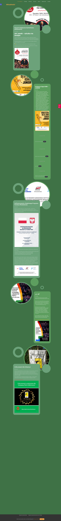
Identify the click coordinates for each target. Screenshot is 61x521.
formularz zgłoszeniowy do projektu (39, 141)
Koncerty (34, 1)
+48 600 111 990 (13, 489)
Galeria (39, 1)
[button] (1, 4)
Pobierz (44, 141)
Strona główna (20, 1)
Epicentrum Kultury (27, 46)
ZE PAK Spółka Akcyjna (25, 45)
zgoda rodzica (36, 166)
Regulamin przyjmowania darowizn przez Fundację (35, 515)
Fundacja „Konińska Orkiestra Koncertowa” (17, 497)
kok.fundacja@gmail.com (44, 109)
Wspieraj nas (44, 1)
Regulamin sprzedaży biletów (23, 515)
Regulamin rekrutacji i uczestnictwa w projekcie (40, 156)
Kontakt (49, 1)
